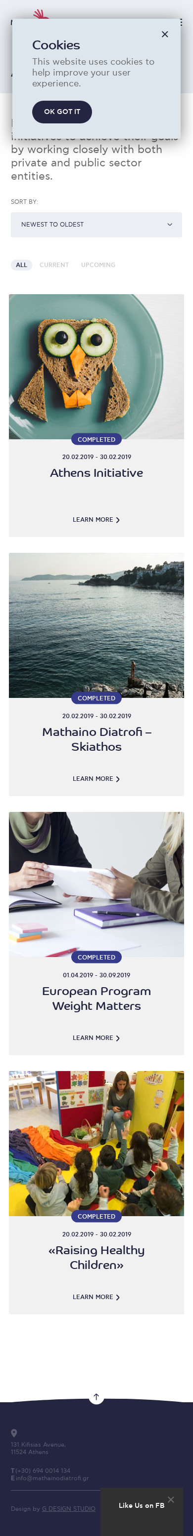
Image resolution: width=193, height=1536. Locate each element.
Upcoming (98, 265)
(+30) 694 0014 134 (42, 1471)
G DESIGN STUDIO (69, 1509)
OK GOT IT (62, 112)
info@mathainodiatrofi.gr (52, 1478)
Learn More (93, 520)
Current (54, 265)
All (21, 265)
